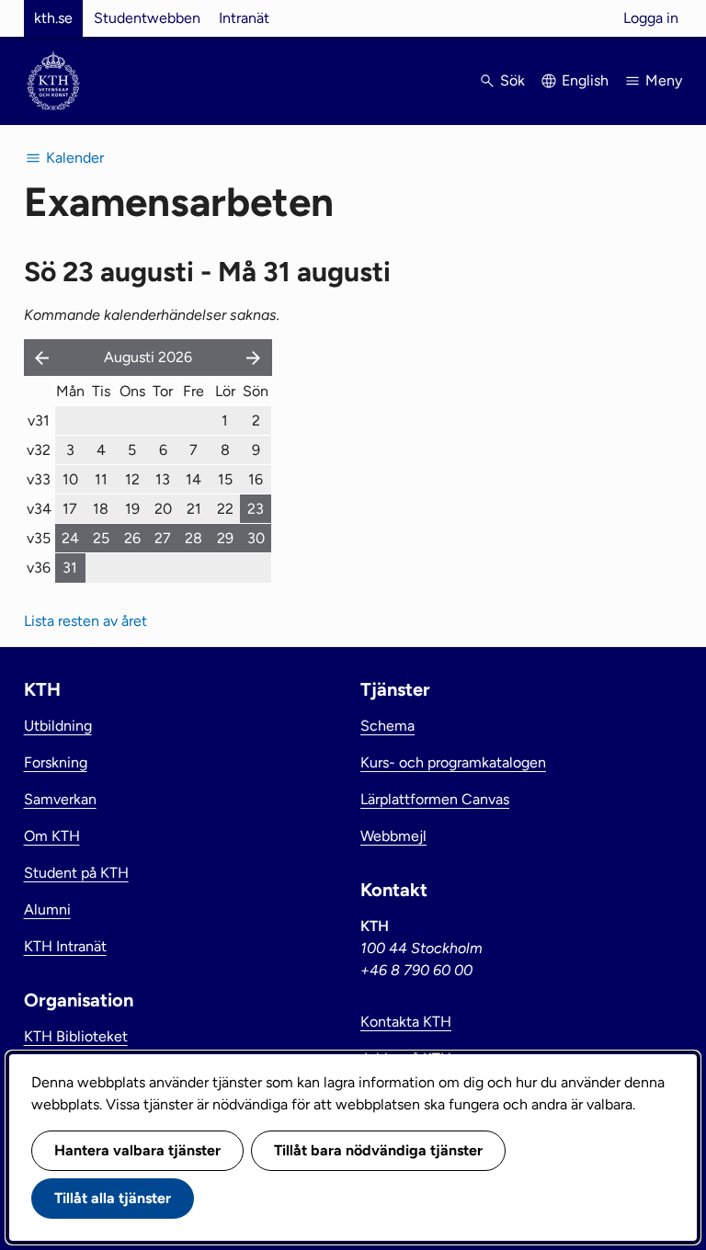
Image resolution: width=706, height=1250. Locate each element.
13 (162, 479)
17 (70, 508)
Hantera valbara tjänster (137, 1150)
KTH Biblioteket (76, 1036)
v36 (39, 567)
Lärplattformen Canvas (434, 799)
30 (256, 538)
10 (70, 479)
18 (100, 508)
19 (132, 508)
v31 (39, 420)
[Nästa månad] (255, 357)
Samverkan (60, 799)
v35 (39, 538)
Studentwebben (147, 18)
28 (193, 538)
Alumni (47, 909)
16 (255, 479)
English (585, 80)
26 (132, 538)
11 (101, 479)
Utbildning (58, 725)
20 (163, 508)
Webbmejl (393, 836)
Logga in (650, 18)
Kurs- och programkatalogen (453, 762)
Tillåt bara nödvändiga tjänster (378, 1150)
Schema (387, 725)
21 (194, 508)
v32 (39, 450)
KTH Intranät (65, 946)
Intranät (244, 18)
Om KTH (52, 836)
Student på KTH (76, 872)
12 (132, 479)
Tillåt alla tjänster (112, 1198)
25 (101, 538)
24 (70, 538)
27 (162, 538)
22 (225, 508)
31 (70, 567)
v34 (39, 508)
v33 (39, 479)
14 (193, 479)
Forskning (55, 762)
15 (225, 479)
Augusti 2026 (148, 357)
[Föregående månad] (38, 357)
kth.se (53, 18)
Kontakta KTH (405, 1021)
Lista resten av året (85, 621)
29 (225, 538)
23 (255, 508)
